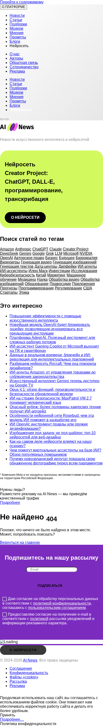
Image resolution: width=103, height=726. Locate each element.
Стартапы (9, 292)
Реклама (17, 71)
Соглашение (21, 668)
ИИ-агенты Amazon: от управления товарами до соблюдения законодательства (53, 374)
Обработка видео (64, 279)
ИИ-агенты (87, 266)
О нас (15, 54)
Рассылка (18, 681)
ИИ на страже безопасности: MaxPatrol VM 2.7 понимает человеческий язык (51, 400)
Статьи (16, 20)
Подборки (18, 24)
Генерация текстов (17, 266)
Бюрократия (86, 258)
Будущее (67, 258)
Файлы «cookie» (24, 677)
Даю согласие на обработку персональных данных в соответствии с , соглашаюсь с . (50, 603)
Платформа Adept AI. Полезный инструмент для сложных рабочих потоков (52, 340)
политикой (39, 619)
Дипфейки (67, 266)
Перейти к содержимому (22, 2)
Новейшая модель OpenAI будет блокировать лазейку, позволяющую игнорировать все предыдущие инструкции (50, 329)
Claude (55, 249)
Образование (37, 284)
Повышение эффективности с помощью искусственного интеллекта (45, 318)
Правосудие (60, 284)
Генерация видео (36, 262)
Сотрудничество (24, 67)
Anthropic (23, 249)
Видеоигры (10, 262)
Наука (42, 279)
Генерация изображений (75, 262)
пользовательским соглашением (57, 608)
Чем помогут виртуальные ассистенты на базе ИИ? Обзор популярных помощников (55, 452)
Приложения (83, 284)
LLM (58, 253)
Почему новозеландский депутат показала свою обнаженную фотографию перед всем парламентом (56, 461)
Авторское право (29, 258)
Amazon (7, 249)
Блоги (15, 41)
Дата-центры (45, 266)
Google (38, 253)
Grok (50, 253)
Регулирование (68, 288)
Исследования (84, 271)
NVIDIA (86, 253)
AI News (30, 660)
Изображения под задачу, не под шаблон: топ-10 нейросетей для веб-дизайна (53, 435)
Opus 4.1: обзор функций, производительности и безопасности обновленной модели (52, 392)
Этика (24, 292)
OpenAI (6, 258)
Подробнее (10, 503)
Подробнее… (12, 719)
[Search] (7, 119)
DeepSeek (9, 253)
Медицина (27, 279)
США (87, 288)
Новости (17, 15)
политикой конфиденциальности (62, 603)
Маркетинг (56, 275)
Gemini (25, 253)
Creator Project (75, 249)
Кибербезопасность (17, 275)
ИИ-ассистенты (14, 271)
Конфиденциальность (29, 673)
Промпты (18, 37)
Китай (41, 275)
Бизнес (51, 258)
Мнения (16, 33)
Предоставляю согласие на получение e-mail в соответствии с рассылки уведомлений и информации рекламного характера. (48, 618)
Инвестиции (59, 271)
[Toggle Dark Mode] (2, 119)
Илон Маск (38, 271)
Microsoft (71, 253)
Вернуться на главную (20, 542)
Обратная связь (24, 63)
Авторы (16, 58)
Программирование (36, 288)
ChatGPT (40, 249)
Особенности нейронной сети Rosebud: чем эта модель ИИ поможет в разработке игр (52, 417)
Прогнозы (8, 288)
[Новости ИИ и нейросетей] (17, 131)
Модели (16, 28)
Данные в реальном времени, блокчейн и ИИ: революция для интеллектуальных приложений (52, 357)
